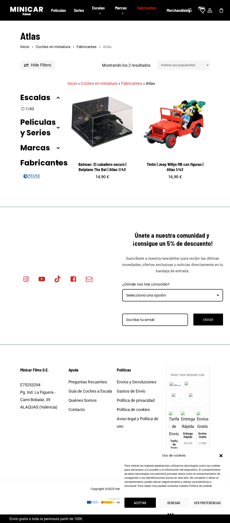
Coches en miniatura (53, 47)
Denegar (173, 503)
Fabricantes (87, 47)
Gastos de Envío (131, 391)
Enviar (208, 319)
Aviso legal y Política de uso (137, 422)
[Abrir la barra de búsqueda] (190, 10)
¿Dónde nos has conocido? (146, 284)
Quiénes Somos (83, 400)
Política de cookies (200, 486)
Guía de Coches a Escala (90, 391)
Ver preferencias (207, 503)
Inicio (24, 47)
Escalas (35, 97)
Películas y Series (38, 127)
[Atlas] (31, 176)
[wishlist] (200, 10)
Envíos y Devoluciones (136, 382)
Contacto (77, 409)
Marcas (35, 148)
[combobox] (172, 295)
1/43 (30, 108)
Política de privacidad (136, 400)
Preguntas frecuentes (88, 382)
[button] (221, 455)
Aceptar (140, 503)
